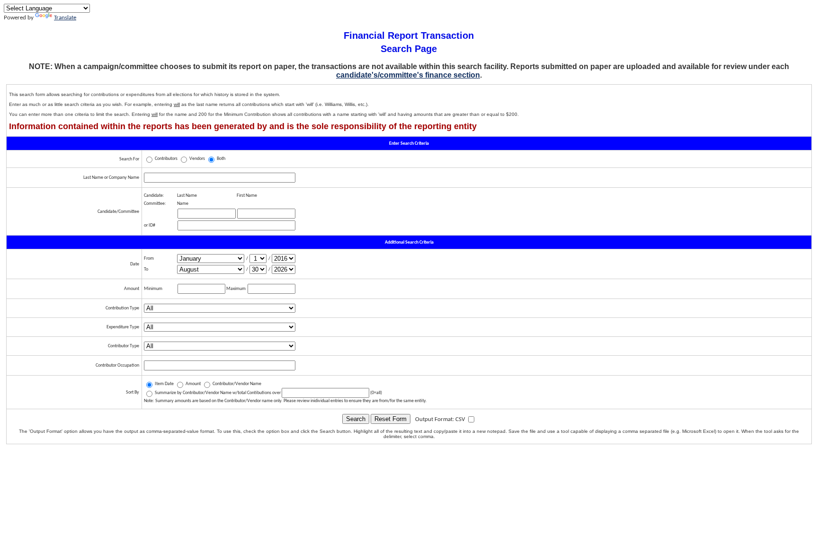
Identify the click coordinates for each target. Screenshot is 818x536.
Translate (65, 18)
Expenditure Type (123, 327)
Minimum (153, 288)
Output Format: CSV (440, 419)
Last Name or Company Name (111, 177)
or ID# (149, 225)
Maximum (236, 288)
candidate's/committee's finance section (408, 75)
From (149, 258)
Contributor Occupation (117, 365)
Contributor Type (123, 346)
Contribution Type (122, 308)
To (146, 269)
